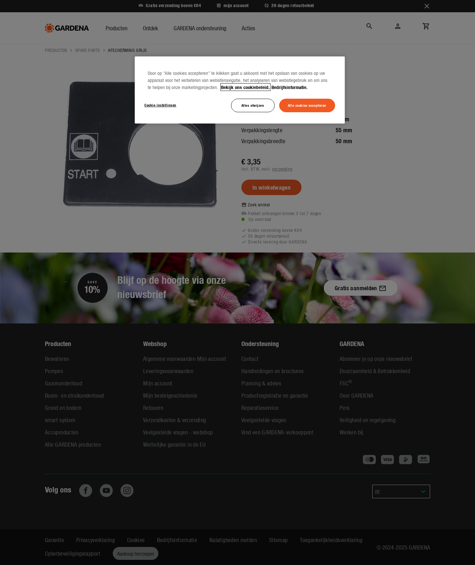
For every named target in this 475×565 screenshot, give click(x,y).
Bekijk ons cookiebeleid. (245, 87)
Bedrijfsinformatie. (289, 87)
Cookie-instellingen (160, 104)
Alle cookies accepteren (307, 105)
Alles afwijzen (252, 105)
